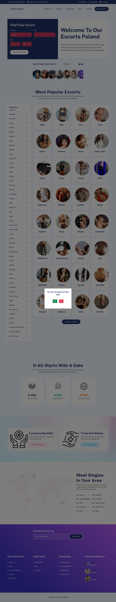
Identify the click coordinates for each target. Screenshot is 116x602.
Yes (55, 301)
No (61, 301)
